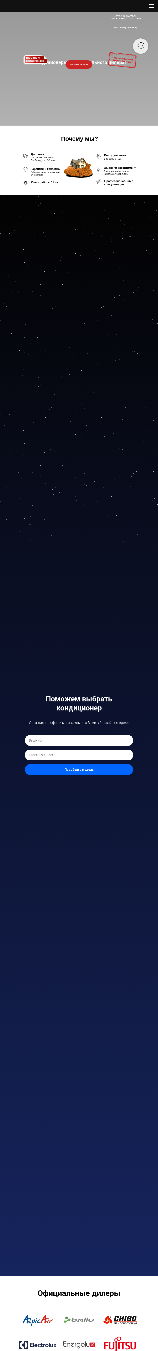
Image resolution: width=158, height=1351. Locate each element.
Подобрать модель (79, 770)
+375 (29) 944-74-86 (125, 16)
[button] (37, 1320)
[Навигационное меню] (151, 6)
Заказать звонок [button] (78, 64)
